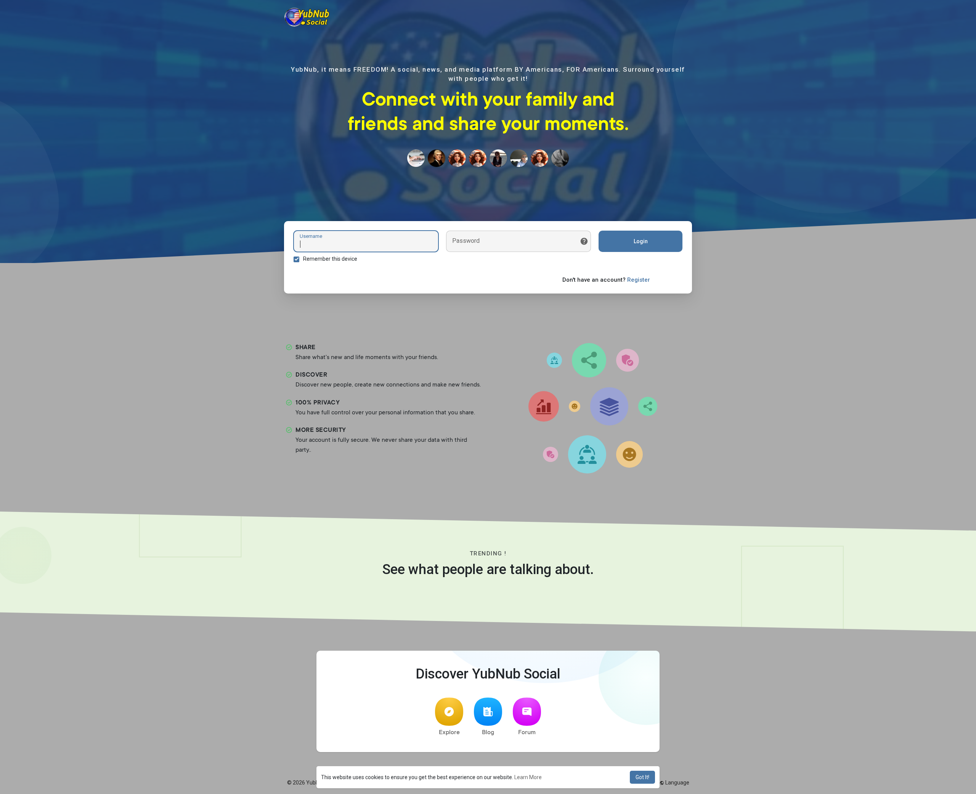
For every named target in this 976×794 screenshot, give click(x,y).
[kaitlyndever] (416, 158)
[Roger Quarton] (436, 158)
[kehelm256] (457, 158)
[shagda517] (477, 158)
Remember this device (330, 259)
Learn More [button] (528, 777)
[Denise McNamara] (539, 158)
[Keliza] (498, 158)
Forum (527, 732)
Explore (449, 732)
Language (676, 783)
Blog (488, 732)
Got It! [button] (642, 777)
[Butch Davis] (519, 158)
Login (641, 241)
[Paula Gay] (560, 158)
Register (638, 279)
